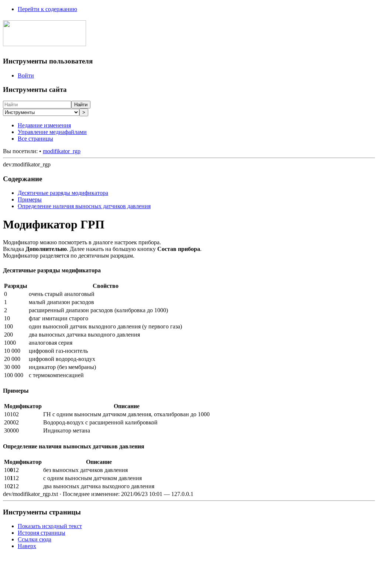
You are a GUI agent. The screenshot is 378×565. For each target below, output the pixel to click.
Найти (80, 104)
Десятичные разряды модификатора (63, 193)
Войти (26, 75)
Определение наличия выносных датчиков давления (84, 206)
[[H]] (44, 42)
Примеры (30, 199)
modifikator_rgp (61, 151)
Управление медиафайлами (52, 132)
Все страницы (35, 138)
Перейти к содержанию (47, 9)
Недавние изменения (44, 125)
